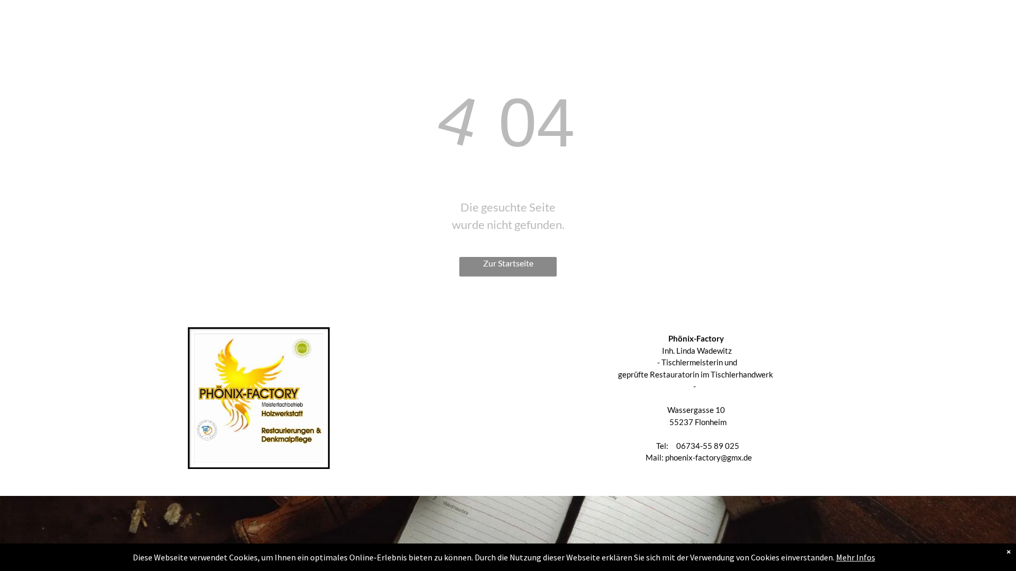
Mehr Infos (855, 557)
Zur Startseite (508, 263)
